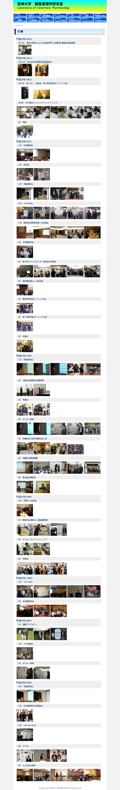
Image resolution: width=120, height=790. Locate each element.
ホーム (17, 25)
